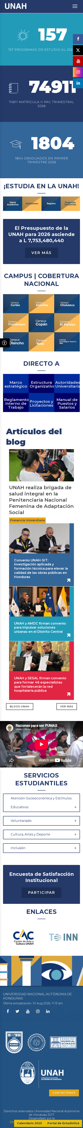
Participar (41, 892)
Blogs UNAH (19, 706)
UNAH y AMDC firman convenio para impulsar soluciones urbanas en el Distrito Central (40, 628)
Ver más (66, 706)
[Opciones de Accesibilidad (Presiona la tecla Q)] (5, 342)
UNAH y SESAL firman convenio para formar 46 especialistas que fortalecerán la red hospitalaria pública (40, 684)
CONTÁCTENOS (64, 1092)
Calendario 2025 (29, 1123)
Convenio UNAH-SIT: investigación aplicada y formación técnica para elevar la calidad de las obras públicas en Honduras (41, 568)
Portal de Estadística (63, 1123)
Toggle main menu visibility (75, 6)
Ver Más (41, 253)
